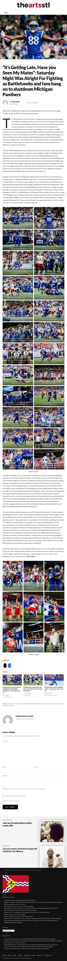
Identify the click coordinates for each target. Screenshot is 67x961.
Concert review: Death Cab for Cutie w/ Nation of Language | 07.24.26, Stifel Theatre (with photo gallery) (32, 918)
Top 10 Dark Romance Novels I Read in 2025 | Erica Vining (19, 900)
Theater (26, 955)
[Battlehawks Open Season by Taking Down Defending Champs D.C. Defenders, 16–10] (12, 679)
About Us (39, 955)
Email (36, 767)
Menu (6, 12)
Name (5, 767)
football (17, 703)
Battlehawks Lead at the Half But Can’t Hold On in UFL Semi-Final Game (33, 689)
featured (10, 703)
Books (33, 955)
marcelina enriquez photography (32, 703)
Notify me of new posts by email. (11, 800)
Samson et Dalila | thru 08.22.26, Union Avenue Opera (18, 916)
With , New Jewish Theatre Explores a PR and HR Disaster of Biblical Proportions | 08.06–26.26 (31, 944)
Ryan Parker (15, 102)
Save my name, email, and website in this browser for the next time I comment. (24, 789)
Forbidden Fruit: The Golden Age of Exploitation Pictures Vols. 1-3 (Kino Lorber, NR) (26, 912)
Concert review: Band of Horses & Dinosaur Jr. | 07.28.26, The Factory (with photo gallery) (28, 946)
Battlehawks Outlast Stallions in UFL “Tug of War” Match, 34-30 (53, 689)
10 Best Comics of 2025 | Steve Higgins (14, 914)
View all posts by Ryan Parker (25, 719)
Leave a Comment (32, 102)
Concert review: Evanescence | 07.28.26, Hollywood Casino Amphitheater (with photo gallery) (29, 939)
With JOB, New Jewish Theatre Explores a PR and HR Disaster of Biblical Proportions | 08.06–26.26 (31, 908)
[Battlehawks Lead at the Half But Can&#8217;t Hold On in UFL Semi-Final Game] (33, 679)
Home (4, 955)
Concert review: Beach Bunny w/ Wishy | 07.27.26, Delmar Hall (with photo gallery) (26, 948)
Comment (6, 741)
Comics (20, 955)
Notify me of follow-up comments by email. (14, 796)
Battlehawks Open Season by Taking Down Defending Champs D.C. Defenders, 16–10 (12, 689)
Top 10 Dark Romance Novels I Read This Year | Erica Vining (20, 910)
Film (14, 955)
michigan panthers (49, 703)
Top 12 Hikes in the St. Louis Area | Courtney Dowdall (18, 906)
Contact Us (47, 955)
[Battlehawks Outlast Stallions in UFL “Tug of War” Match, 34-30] (54, 679)
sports (59, 703)
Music (9, 955)
